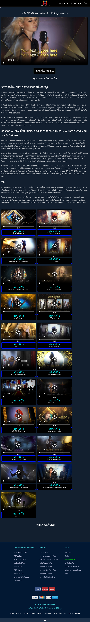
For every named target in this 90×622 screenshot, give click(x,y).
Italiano (33, 613)
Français (18, 613)
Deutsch (39, 613)
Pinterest (45, 589)
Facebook (38, 589)
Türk (65, 613)
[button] (18, 220)
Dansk (55, 613)
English (12, 613)
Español (26, 613)
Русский (77, 613)
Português (48, 613)
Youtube (52, 589)
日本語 (70, 613)
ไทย (60, 613)
